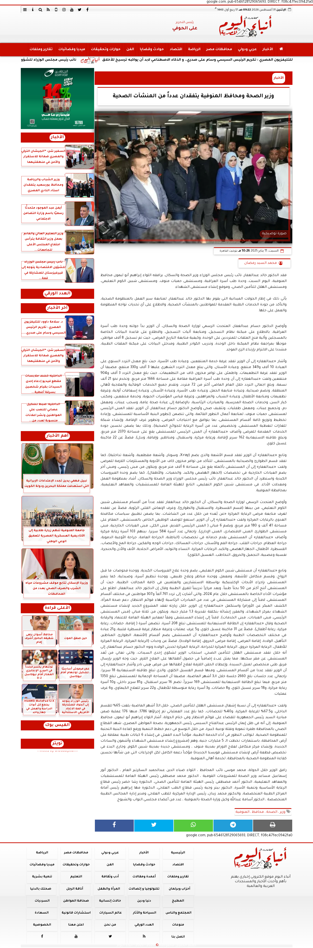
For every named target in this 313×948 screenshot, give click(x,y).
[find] (41, 9)
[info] (33, 9)
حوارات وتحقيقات (105, 50)
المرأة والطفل (108, 889)
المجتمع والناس (178, 913)
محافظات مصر (219, 50)
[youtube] (72, 9)
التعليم (76, 877)
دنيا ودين (144, 901)
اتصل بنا (178, 937)
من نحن (110, 925)
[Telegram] (233, 826)
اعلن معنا (76, 925)
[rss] (48, 9)
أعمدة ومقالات (144, 877)
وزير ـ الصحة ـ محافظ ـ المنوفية (260, 812)
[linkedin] (64, 9)
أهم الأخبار (57, 436)
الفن (130, 50)
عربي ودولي (247, 50)
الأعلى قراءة (57, 608)
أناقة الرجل (74, 889)
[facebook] (87, 9)
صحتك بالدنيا (40, 889)
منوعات (178, 925)
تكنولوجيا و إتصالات (144, 889)
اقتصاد (175, 50)
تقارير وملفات (40, 50)
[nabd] (56, 9)
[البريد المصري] (57, 98)
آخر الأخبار (57, 308)
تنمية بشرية (42, 877)
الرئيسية (178, 853)
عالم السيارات (110, 913)
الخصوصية (42, 925)
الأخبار (267, 50)
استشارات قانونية (75, 913)
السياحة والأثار (144, 913)
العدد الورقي (57, 293)
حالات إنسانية (110, 901)
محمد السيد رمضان (260, 263)
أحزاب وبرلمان (179, 889)
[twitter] (80, 9)
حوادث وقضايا (152, 50)
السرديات (41, 901)
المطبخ (178, 901)
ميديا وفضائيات (71, 50)
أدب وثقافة (110, 877)
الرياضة (194, 50)
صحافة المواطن (76, 901)
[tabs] (25, 9)
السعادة (41, 913)
